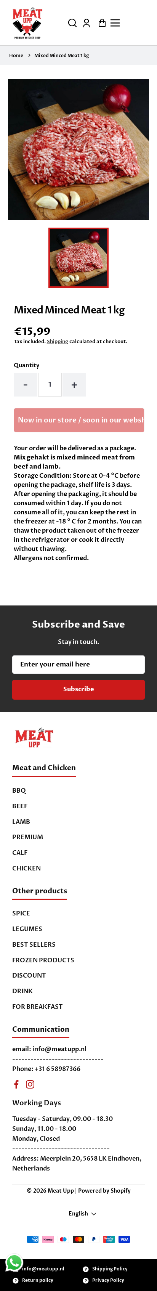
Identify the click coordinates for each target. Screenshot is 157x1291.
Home (16, 56)
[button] (72, 22)
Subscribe (78, 689)
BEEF (19, 806)
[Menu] (130, 22)
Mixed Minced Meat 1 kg (61, 56)
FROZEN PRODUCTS (43, 960)
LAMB (21, 822)
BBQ (19, 791)
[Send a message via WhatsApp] (14, 1262)
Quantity (26, 365)
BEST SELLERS (34, 945)
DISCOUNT (29, 975)
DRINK (22, 991)
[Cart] (100, 22)
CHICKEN (26, 868)
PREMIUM (27, 837)
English (78, 1213)
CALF (19, 853)
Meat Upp (61, 1191)
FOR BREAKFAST (37, 1007)
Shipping (57, 341)
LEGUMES (27, 929)
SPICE (21, 913)
